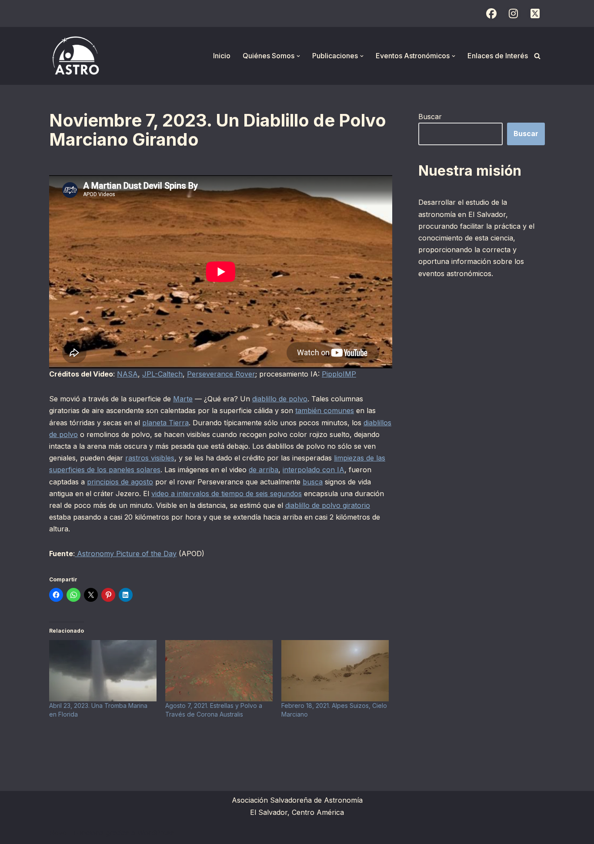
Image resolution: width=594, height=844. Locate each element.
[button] (298, 56)
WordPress (155, 832)
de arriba (263, 469)
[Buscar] (537, 56)
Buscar (430, 116)
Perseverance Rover (221, 374)
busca (313, 481)
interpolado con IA (313, 469)
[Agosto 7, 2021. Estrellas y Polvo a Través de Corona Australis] (219, 670)
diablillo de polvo (279, 398)
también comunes (324, 410)
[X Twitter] (535, 13)
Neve (58, 832)
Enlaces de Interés (497, 55)
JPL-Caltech (162, 374)
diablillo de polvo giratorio (327, 505)
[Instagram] (513, 13)
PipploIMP (339, 374)
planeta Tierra (165, 422)
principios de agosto (120, 481)
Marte (183, 398)
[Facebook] (491, 13)
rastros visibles (149, 458)
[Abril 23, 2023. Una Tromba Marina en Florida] (103, 670)
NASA (127, 374)
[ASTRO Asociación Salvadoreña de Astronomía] (75, 56)
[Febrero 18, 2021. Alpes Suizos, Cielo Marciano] (335, 670)
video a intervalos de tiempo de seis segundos (226, 493)
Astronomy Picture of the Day (126, 553)
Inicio (221, 55)
